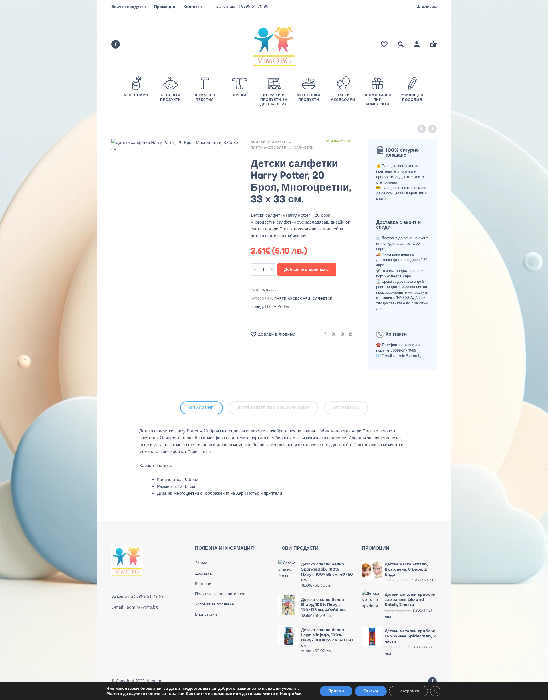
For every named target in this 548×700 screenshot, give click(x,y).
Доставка (203, 573)
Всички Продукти (269, 141)
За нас (201, 562)
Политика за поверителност (221, 593)
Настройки (290, 693)
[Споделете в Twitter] (332, 334)
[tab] (201, 409)
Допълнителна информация (273, 407)
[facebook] (115, 44)
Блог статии (206, 614)
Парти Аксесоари (269, 147)
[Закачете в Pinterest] (340, 334)
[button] (401, 44)
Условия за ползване (214, 604)
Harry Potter (277, 306)
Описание (201, 407)
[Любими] (384, 44)
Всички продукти (128, 6)
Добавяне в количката (306, 269)
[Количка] (433, 44)
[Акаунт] (417, 44)
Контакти (193, 6)
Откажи (370, 691)
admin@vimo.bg (142, 607)
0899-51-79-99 (254, 6)
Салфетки (304, 147)
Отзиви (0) (346, 407)
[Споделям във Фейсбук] (323, 334)
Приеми (336, 691)
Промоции (164, 6)
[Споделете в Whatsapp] (349, 334)
